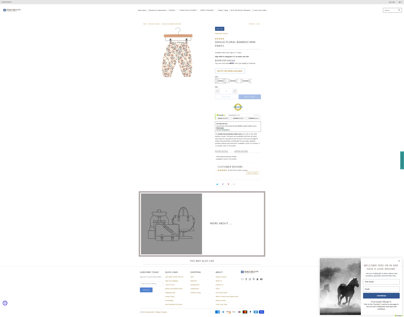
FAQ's (218, 289)
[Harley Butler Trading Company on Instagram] (250, 279)
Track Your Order (221, 304)
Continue (381, 295)
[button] (172, 10)
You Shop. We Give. (222, 123)
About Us (219, 281)
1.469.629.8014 (6, 2)
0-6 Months (220, 81)
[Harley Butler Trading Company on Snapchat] (257, 279)
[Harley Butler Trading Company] (12, 10)
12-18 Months (246, 81)
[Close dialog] (399, 261)
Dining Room (194, 285)
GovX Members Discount (173, 304)
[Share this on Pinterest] (228, 184)
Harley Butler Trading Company (156, 312)
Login (393, 2)
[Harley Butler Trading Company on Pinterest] (253, 279)
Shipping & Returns (241, 151)
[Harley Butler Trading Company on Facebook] (246, 279)
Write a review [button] (252, 173)
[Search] (399, 10)
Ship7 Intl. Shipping (171, 281)
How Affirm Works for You (174, 277)
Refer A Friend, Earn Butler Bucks (227, 296)
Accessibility (169, 300)
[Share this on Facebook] (223, 184)
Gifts (192, 277)
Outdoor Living (195, 293)
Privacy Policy (169, 296)
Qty (216, 87)
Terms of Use (170, 285)
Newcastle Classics (221, 33)
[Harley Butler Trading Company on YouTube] (261, 279)
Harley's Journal (221, 277)
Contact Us (219, 285)
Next (258, 24)
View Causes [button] (220, 128)
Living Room (194, 289)
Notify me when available (230, 71)
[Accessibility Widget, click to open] (5, 303)
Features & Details (221, 151)
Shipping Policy (170, 293)
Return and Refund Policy (173, 289)
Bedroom (193, 281)
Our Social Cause (221, 293)
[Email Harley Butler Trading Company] (242, 279)
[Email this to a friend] (234, 184)
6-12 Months (232, 81)
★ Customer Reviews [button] (402, 160)
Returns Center (221, 300)
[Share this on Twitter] (217, 184)
